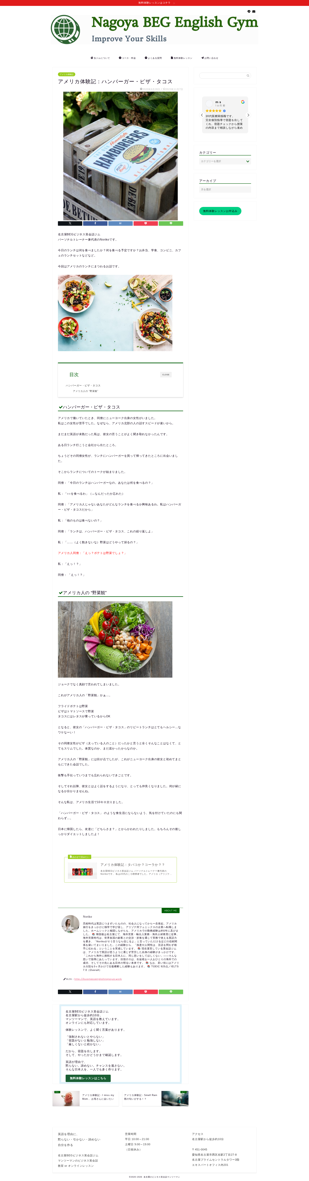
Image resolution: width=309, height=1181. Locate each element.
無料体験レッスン (183, 58)
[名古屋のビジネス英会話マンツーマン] (154, 43)
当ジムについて (102, 58)
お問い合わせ (211, 58)
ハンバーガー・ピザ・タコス (83, 385)
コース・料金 (129, 58)
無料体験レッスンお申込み (220, 210)
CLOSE (166, 375)
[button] (248, 115)
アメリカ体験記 (66, 74)
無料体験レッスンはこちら (88, 1078)
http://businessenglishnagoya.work (98, 978)
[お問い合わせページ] (254, 11)
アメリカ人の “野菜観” (85, 391)
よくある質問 (155, 58)
